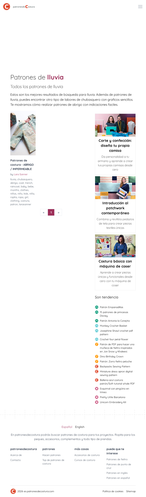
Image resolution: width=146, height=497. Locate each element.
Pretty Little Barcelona (112, 397)
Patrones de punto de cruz (118, 466)
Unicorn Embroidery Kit (113, 402)
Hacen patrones (51, 455)
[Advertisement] (73, 40)
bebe (30, 186)
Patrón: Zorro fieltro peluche (116, 361)
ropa (20, 197)
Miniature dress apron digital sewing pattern (116, 373)
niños (13, 193)
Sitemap (131, 491)
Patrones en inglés (117, 472)
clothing (14, 200)
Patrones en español (118, 477)
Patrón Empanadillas (111, 307)
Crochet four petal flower (114, 339)
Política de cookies (113, 491)
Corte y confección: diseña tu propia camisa (115, 145)
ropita (13, 197)
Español (67, 427)
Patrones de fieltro (116, 459)
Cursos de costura (84, 460)
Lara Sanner (21, 174)
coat (21, 182)
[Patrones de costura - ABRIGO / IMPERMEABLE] (23, 133)
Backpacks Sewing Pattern (115, 366)
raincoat (15, 186)
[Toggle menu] (140, 6)
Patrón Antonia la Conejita (115, 320)
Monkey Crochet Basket (113, 325)
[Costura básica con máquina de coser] (115, 245)
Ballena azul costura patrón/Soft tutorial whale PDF (117, 381)
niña (31, 193)
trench (28, 182)
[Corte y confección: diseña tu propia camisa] (115, 125)
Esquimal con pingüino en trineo (114, 390)
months (14, 190)
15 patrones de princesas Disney (114, 314)
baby (24, 186)
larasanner (25, 204)
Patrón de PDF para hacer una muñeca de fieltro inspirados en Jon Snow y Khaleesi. (117, 348)
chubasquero (24, 179)
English (79, 427)
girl (26, 197)
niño (20, 193)
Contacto (15, 460)
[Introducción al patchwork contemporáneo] (115, 187)
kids (26, 193)
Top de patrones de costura (53, 461)
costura (25, 200)
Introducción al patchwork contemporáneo (115, 208)
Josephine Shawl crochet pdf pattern (116, 332)
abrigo (14, 182)
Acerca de (16, 455)
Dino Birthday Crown (111, 356)
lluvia (13, 179)
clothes (24, 190)
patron (14, 204)
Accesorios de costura (87, 455)
